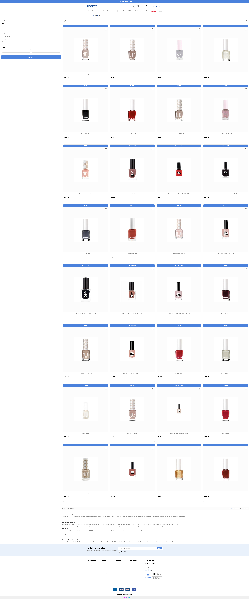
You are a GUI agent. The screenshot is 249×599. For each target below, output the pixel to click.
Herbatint (118, 575)
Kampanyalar (154, 11)
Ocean (117, 571)
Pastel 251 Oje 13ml (132, 253)
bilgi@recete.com (152, 567)
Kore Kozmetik (147, 11)
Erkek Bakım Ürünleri (130, 11)
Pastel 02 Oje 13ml (225, 74)
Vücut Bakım (108, 11)
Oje (3, 23)
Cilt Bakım (88, 11)
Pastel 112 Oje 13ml (179, 493)
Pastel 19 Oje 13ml (225, 373)
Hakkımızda (103, 563)
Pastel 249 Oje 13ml (85, 433)
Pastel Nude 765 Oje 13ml (85, 493)
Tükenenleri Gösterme (70, 20)
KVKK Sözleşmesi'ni (125, 551)
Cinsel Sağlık (136, 11)
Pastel (5, 42)
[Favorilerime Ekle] (106, 29)
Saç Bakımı (104, 11)
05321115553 (151, 563)
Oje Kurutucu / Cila (6, 28)
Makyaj (95, 15)
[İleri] (247, 508)
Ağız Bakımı (124, 11)
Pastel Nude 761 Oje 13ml (132, 74)
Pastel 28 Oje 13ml (225, 433)
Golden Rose (7, 36)
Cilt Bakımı (132, 563)
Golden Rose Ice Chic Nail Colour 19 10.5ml (132, 313)
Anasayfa (91, 15)
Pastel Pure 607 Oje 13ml (226, 133)
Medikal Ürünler (141, 11)
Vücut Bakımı (133, 569)
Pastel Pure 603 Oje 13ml (179, 74)
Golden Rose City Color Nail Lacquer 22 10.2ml (179, 313)
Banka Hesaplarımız (90, 565)
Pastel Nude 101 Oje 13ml (86, 373)
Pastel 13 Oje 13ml (85, 253)
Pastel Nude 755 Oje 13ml (85, 74)
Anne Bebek (113, 11)
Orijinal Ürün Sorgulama (91, 571)
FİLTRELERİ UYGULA (31, 57)
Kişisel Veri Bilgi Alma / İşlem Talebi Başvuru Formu (106, 574)
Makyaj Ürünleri (118, 11)
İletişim (88, 563)
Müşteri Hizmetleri (90, 567)
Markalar (160, 11)
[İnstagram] (149, 570)
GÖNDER (159, 548)
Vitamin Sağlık (99, 11)
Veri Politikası (104, 571)
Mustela (117, 569)
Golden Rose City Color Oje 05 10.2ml (179, 433)
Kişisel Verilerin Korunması (106, 569)
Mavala (5, 39)
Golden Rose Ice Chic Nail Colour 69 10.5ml (85, 313)
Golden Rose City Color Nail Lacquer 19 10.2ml (132, 373)
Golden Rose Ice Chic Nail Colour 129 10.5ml (132, 193)
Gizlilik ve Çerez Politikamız (106, 567)
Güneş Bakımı (93, 11)
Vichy (117, 573)
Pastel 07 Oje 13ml (225, 313)
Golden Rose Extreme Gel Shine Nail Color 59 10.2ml (178, 193)
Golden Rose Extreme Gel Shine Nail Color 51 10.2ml (132, 493)
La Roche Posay (119, 567)
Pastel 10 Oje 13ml (179, 373)
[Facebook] (146, 570)
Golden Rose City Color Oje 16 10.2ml (226, 253)
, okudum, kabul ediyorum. (130, 551)
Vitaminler (132, 567)
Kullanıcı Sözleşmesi (105, 565)
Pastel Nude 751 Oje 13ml (179, 253)
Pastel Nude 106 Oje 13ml (132, 433)
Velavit (117, 565)
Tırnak (99, 15)
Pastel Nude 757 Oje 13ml (179, 133)
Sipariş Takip (89, 569)
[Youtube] (151, 570)
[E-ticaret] (124, 597)
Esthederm (118, 577)
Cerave (117, 579)
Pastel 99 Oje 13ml (132, 133)
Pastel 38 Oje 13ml (85, 133)
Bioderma (118, 563)
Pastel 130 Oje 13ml (225, 493)
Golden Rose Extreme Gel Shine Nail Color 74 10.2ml (225, 193)
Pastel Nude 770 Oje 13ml (85, 193)
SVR (116, 581)
